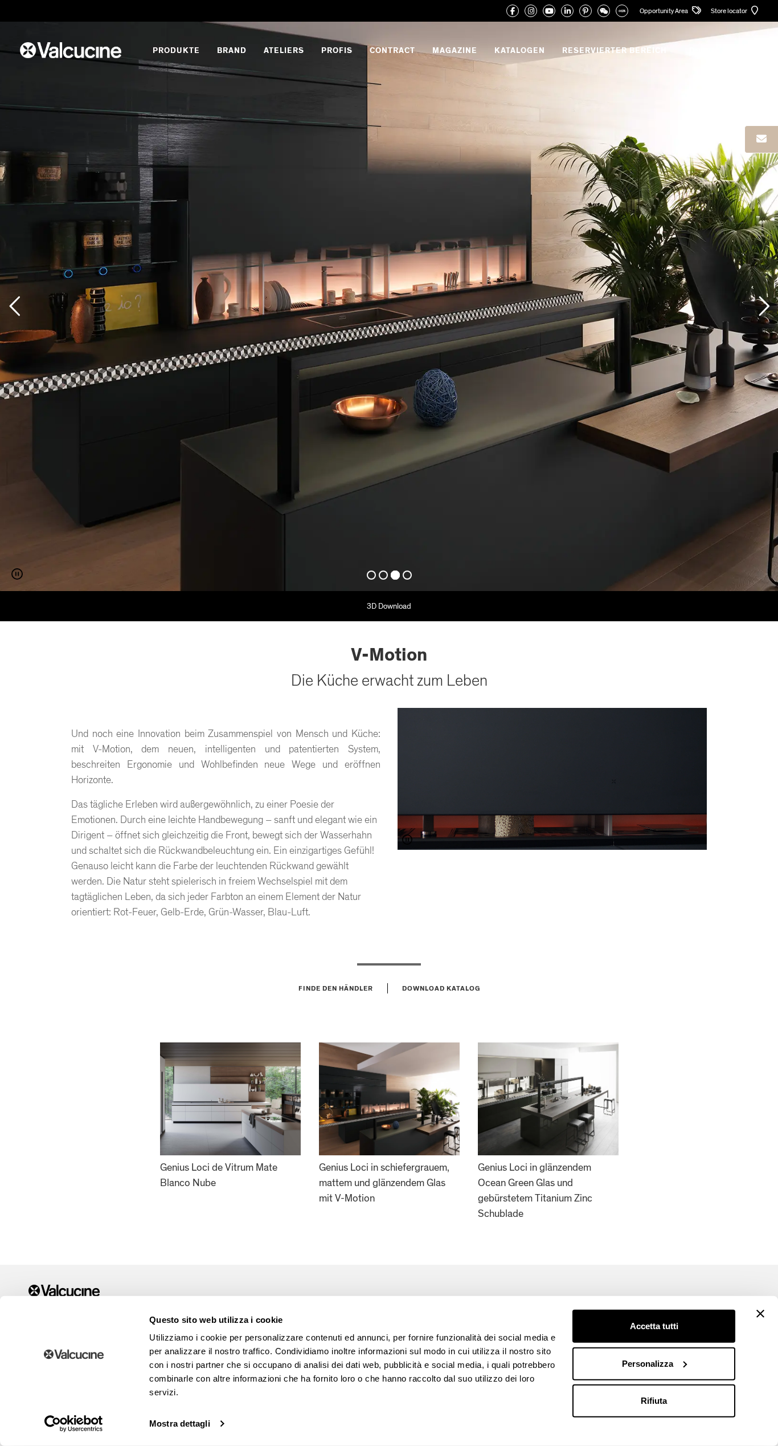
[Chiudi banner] (760, 1314)
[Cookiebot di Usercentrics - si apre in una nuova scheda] (74, 1423)
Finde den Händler (335, 988)
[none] (707, 50)
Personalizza (647, 1363)
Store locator (729, 10)
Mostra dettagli (179, 1423)
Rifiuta (654, 1401)
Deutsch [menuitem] (702, 50)
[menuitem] (707, 50)
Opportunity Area (664, 10)
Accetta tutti (654, 1326)
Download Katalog (441, 988)
